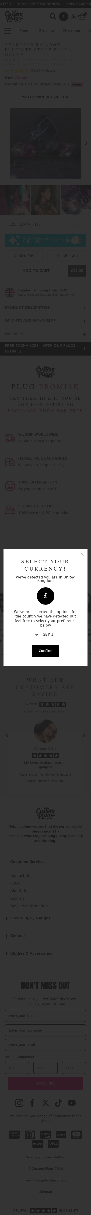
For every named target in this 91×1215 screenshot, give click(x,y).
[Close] (82, 554)
